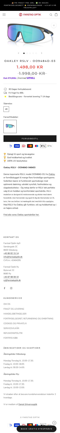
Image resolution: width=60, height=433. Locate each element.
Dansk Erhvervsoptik (27, 404)
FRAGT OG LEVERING (13, 309)
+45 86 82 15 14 (11, 253)
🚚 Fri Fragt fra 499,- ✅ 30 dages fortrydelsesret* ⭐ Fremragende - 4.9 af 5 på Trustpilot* (30, 5)
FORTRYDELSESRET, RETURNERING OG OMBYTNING (28, 318)
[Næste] (41, 53)
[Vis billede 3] (30, 53)
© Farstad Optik (30, 417)
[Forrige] (18, 53)
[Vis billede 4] (33, 53)
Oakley (52, 174)
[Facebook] (4, 288)
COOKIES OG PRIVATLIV (15, 323)
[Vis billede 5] (36, 53)
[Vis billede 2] (27, 53)
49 (6, 109)
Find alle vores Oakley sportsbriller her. (21, 214)
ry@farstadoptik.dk (12, 280)
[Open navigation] (4, 14)
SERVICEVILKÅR (11, 328)
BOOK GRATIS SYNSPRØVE (36, 429)
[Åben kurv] (56, 14)
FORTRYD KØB (10, 338)
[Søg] (51, 14)
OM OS (6, 304)
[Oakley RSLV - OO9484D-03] (10, 126)
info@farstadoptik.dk (12, 256)
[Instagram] (11, 288)
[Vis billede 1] (24, 53)
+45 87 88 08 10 (11, 277)
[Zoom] (53, 25)
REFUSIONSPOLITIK (13, 333)
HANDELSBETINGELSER (14, 313)
